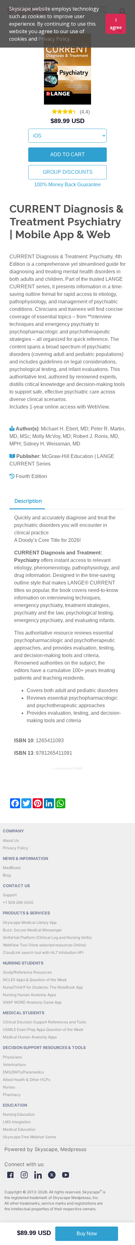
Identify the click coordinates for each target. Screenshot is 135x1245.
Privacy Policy (15, 848)
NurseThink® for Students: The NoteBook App (43, 987)
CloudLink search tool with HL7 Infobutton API (43, 952)
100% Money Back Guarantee (67, 184)
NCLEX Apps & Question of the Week (35, 979)
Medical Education (19, 1129)
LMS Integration (17, 1121)
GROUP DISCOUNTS (68, 172)
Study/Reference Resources (27, 972)
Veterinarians (14, 1064)
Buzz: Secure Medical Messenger (32, 930)
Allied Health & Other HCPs (26, 1079)
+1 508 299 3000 (18, 902)
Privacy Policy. (54, 38)
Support (10, 895)
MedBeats (12, 867)
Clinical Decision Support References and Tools (44, 1022)
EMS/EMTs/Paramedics (23, 1072)
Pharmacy (12, 1094)
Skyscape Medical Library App (30, 922)
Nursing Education (19, 1114)
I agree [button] (116, 23)
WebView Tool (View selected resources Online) (44, 945)
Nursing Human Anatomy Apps (29, 994)
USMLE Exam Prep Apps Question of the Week (43, 1029)
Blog (7, 875)
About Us (11, 840)
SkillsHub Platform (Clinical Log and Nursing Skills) (47, 937)
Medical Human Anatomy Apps (30, 1037)
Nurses (9, 1087)
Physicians (12, 1057)
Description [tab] (28, 500)
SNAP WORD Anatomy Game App (32, 1002)
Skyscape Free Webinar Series (29, 1136)
